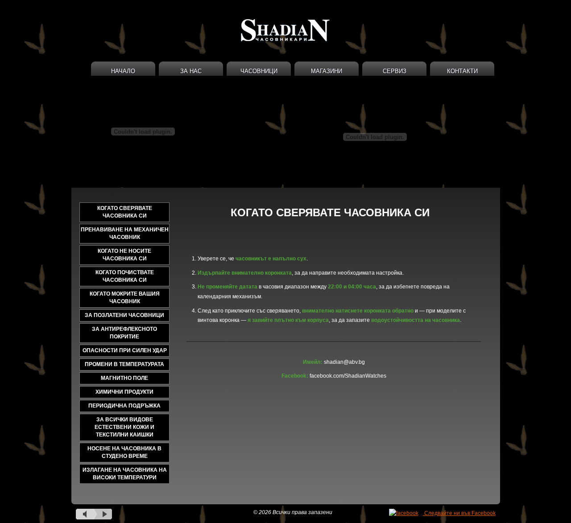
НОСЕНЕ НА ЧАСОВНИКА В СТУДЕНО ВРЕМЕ (124, 452)
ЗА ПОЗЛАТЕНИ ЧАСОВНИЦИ (124, 315)
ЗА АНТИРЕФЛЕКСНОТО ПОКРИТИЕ (124, 333)
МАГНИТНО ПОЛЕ (124, 378)
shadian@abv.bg (344, 362)
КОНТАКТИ (462, 71)
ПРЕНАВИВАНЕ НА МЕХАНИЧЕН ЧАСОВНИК (125, 233)
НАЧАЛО (123, 71)
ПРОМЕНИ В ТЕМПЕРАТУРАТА (124, 364)
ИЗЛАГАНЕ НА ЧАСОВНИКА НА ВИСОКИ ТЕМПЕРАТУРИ (125, 474)
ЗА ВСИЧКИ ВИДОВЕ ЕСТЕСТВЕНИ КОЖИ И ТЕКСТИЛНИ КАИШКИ (124, 427)
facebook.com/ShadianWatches (348, 376)
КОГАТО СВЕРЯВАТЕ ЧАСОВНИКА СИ (124, 212)
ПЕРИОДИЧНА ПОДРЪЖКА (124, 406)
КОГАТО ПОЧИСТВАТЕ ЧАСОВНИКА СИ (124, 276)
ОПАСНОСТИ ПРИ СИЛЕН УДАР (125, 350)
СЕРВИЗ (394, 71)
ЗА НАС (191, 71)
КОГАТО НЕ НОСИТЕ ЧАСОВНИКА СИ (124, 255)
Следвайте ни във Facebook (459, 513)
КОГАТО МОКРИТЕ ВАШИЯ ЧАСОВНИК (125, 298)
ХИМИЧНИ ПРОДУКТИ (124, 392)
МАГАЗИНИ (326, 71)
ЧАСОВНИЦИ (258, 71)
